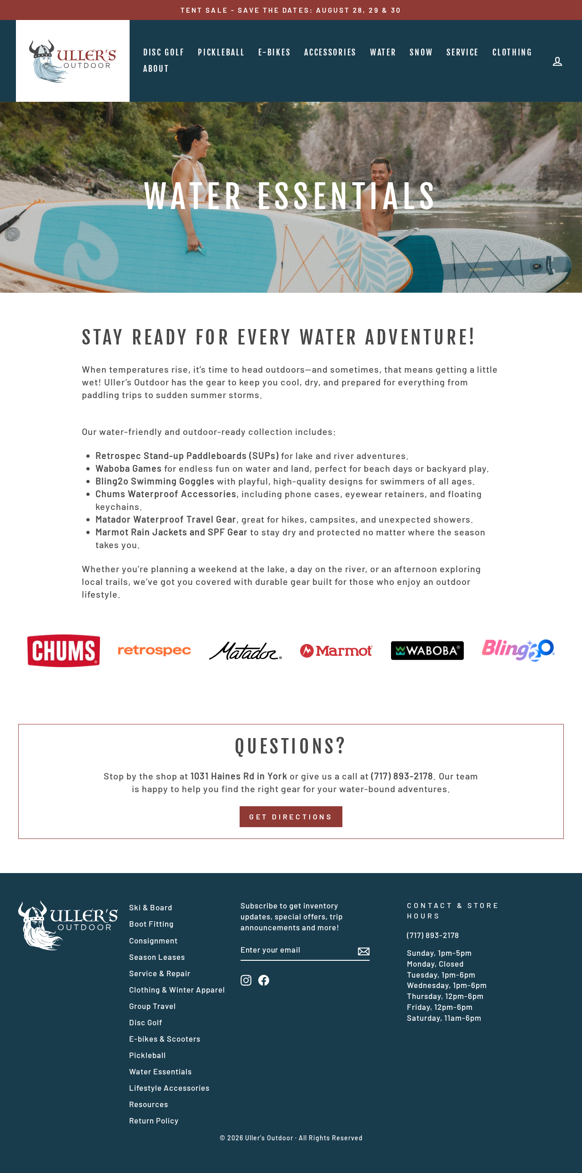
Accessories (330, 52)
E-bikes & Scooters (165, 1038)
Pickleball (221, 52)
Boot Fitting (151, 923)
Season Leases (157, 956)
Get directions (291, 816)
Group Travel (152, 1005)
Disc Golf (163, 52)
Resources (148, 1103)
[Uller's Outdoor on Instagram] (246, 980)
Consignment (153, 940)
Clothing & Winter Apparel (177, 989)
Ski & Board (150, 907)
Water (383, 52)
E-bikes (274, 52)
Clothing (512, 52)
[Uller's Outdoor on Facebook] (263, 980)
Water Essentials (160, 1071)
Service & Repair (160, 973)
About (156, 69)
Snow (421, 52)
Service (463, 52)
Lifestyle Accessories (169, 1087)
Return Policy (154, 1120)
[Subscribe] (364, 950)
